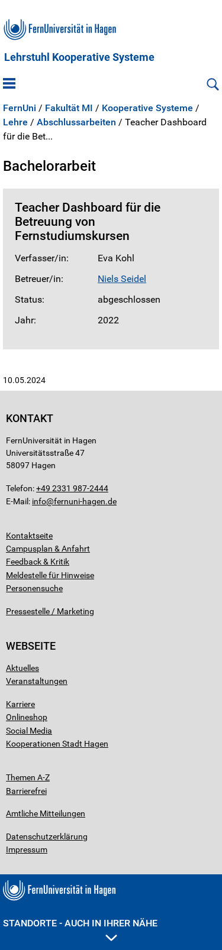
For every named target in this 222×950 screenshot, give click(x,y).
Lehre (15, 122)
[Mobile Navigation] (9, 84)
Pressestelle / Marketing (50, 611)
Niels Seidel (122, 278)
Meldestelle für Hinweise (50, 575)
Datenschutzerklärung (47, 836)
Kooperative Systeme (147, 108)
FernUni (19, 108)
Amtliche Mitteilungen (45, 813)
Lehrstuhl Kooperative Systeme (79, 57)
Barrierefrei (26, 791)
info (39, 501)
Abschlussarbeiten (76, 122)
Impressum (26, 849)
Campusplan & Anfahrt (48, 548)
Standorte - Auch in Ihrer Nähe (80, 923)
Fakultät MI (69, 108)
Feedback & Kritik (37, 561)
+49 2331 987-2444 (72, 488)
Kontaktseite (29, 535)
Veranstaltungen (36, 681)
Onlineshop (26, 717)
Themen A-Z (28, 777)
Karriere (20, 704)
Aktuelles (22, 668)
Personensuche (34, 588)
